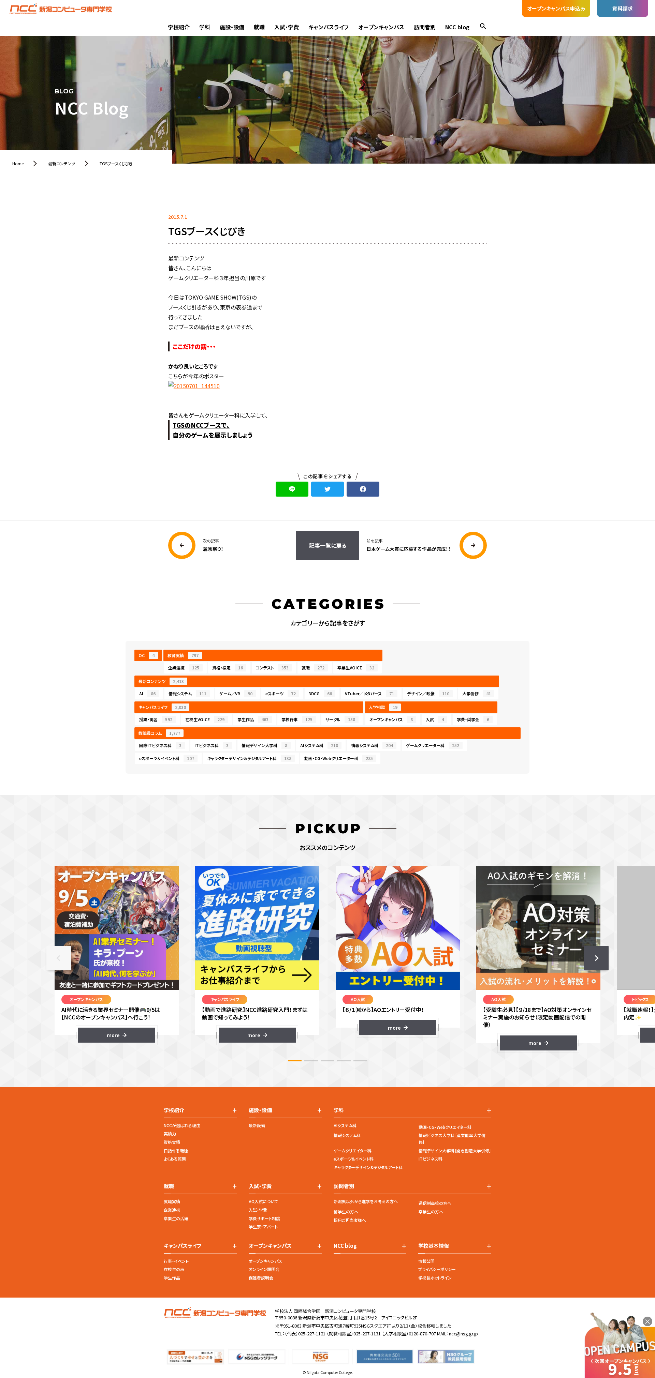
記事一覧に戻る (327, 545)
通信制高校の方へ (435, 1203)
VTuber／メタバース (369, 693)
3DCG (320, 693)
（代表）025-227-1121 (305, 1333)
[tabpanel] (116, 954)
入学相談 (383, 707)
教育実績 (183, 655)
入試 (435, 719)
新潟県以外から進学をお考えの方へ (366, 1201)
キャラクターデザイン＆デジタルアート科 (249, 758)
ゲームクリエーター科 (432, 745)
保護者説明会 (261, 1278)
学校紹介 (179, 27)
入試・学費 (286, 27)
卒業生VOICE (355, 667)
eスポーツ (280, 693)
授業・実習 (155, 719)
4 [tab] (344, 1060)
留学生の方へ (346, 1211)
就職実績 (172, 1201)
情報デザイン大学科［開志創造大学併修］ (455, 1150)
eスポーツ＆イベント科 (166, 758)
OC (147, 655)
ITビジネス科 (211, 745)
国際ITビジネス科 (160, 745)
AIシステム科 (319, 745)
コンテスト (272, 667)
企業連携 (183, 667)
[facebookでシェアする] (363, 489)
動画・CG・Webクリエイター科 (445, 1127)
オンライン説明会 (264, 1269)
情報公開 (426, 1261)
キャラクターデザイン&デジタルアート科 (368, 1167)
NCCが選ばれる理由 (182, 1125)
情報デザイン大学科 (264, 745)
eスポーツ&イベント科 (354, 1159)
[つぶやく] (327, 489)
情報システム (187, 693)
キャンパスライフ (328, 27)
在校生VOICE (204, 719)
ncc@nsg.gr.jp (463, 1333)
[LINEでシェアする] (292, 489)
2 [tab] (311, 1060)
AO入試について (263, 1201)
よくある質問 (175, 1159)
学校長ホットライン (435, 1278)
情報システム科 (372, 745)
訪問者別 (425, 27)
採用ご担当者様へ (350, 1220)
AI (147, 693)
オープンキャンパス (381, 27)
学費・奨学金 (473, 719)
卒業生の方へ (431, 1211)
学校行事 (296, 719)
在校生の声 (174, 1269)
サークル (340, 719)
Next (596, 958)
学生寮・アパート (263, 1226)
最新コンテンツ (161, 681)
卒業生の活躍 (176, 1218)
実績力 (170, 1133)
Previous (58, 958)
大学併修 (476, 693)
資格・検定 (227, 667)
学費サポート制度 (264, 1218)
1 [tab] (295, 1060)
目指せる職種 (176, 1150)
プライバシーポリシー (437, 1269)
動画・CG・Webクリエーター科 (338, 758)
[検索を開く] (483, 27)
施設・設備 (232, 27)
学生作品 (252, 719)
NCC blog (457, 27)
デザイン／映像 (428, 693)
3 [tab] (327, 1060)
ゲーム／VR (235, 693)
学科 (204, 27)
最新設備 (257, 1125)
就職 (259, 27)
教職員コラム (159, 733)
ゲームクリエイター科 (353, 1150)
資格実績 (172, 1142)
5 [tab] (360, 1060)
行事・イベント (176, 1261)
